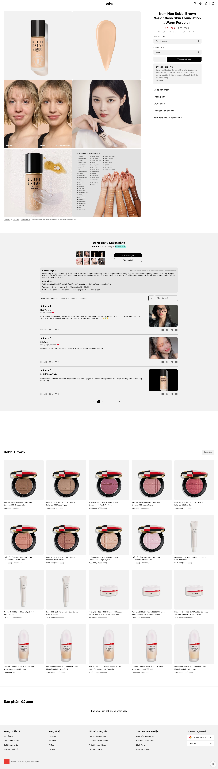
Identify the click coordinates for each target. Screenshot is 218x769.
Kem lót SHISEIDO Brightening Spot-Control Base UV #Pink (20, 613)
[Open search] (151, 298)
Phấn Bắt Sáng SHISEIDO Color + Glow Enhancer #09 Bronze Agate (18, 503)
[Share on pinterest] (171, 330)
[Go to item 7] (94, 261)
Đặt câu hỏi (128, 260)
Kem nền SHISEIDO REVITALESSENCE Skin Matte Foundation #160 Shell (62, 668)
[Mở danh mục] (4, 3)
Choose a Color (159, 36)
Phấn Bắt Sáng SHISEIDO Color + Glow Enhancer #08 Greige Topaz (60, 503)
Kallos (37, 761)
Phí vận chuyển (175, 32)
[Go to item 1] (79, 254)
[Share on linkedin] (176, 330)
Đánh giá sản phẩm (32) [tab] (50, 298)
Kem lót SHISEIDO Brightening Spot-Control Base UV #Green (190, 558)
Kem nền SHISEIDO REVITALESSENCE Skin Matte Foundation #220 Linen (19, 668)
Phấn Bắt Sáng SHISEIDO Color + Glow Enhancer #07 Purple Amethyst (103, 503)
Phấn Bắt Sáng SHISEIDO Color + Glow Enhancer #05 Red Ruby (188, 503)
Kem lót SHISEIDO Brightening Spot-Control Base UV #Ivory (62, 613)
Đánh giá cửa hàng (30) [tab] (69, 298)
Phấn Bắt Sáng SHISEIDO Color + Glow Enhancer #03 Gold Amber (60, 558)
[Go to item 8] (101, 261)
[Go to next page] (123, 401)
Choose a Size (158, 48)
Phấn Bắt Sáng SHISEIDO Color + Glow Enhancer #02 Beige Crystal (103, 558)
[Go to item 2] (87, 254)
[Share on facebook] (162, 330)
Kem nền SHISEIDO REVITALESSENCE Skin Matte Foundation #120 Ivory (190, 668)
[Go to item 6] (87, 261)
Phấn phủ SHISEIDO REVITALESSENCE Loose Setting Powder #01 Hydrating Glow (191, 613)
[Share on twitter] (167, 330)
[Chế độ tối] (200, 3)
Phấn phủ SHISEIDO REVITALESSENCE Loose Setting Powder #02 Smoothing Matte (148, 613)
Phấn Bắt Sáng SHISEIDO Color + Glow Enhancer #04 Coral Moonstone (18, 558)
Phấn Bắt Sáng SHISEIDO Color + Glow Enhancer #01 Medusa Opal (146, 558)
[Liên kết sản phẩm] (24, 484)
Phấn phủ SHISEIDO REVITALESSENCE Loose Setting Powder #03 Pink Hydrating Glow (106, 613)
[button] (195, 3)
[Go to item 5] (79, 261)
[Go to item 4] (101, 254)
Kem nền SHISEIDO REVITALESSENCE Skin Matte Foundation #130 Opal (147, 668)
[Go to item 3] (94, 254)
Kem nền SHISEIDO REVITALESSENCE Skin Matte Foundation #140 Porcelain (105, 668)
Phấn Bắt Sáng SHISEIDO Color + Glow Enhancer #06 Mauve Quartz (146, 503)
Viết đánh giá (128, 255)
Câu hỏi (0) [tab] (84, 298)
